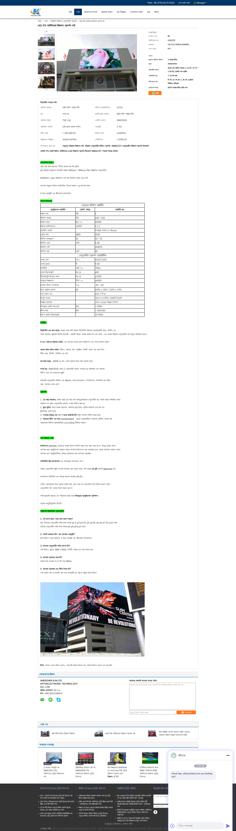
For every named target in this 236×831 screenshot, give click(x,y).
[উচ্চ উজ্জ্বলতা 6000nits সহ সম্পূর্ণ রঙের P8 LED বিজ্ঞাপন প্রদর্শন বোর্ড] (118, 758)
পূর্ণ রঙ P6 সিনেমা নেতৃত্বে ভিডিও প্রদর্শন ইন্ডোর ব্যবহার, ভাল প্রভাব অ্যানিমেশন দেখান (55, 808)
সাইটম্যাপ (116, 824)
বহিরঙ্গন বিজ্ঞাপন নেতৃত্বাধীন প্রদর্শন (64, 21)
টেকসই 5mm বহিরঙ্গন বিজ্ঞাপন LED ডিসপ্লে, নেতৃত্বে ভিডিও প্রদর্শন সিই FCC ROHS (93, 814)
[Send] (228, 825)
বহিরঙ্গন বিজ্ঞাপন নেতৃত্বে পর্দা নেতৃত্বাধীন (99, 665)
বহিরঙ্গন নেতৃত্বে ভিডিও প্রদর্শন (54, 665)
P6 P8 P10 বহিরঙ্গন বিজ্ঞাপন (63, 733)
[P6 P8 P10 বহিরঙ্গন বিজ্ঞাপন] (45, 733)
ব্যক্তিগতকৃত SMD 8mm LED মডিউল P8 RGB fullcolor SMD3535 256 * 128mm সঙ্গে (133, 803)
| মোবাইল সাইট (126, 824)
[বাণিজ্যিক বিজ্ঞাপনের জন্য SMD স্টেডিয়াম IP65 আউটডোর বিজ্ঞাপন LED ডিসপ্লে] (150, 758)
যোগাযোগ (188, 712)
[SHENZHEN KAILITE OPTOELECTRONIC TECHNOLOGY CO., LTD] (48, 12)
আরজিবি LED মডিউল (126, 788)
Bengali (201, 2)
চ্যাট (157, 93)
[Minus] (228, 755)
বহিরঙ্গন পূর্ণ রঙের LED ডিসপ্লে (92, 788)
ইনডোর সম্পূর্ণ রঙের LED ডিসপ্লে (54, 788)
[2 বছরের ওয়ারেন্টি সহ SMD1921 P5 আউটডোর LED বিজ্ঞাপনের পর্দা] (54, 758)
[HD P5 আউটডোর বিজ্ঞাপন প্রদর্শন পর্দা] (46, 40)
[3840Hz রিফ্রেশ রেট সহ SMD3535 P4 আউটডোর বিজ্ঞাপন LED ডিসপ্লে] (86, 758)
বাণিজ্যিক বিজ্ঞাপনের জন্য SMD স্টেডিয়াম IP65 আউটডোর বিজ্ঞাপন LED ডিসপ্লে (149, 772)
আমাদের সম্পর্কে (90, 12)
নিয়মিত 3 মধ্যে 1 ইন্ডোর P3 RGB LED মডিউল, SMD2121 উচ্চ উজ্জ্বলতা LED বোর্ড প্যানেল (133, 819)
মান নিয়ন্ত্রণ (121, 12)
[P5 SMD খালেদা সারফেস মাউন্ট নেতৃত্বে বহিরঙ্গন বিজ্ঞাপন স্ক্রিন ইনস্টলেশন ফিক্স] (152, 733)
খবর (148, 12)
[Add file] (172, 825)
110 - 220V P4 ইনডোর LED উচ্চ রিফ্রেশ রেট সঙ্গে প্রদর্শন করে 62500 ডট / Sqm (56, 796)
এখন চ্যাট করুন (184, 2)
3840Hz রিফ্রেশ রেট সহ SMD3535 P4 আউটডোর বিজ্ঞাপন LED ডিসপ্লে (85, 772)
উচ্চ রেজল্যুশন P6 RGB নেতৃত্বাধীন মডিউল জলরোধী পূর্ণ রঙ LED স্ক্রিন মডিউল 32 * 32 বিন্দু (134, 796)
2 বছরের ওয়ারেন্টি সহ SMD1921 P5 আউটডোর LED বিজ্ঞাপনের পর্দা (54, 772)
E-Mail (108, 824)
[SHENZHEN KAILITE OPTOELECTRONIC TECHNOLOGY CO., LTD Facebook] (155, 812)
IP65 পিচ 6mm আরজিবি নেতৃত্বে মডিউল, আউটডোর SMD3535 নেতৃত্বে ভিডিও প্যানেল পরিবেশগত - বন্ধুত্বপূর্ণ (134, 812)
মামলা (156, 12)
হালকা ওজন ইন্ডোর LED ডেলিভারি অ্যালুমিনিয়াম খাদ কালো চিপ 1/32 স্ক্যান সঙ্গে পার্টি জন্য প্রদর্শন (56, 814)
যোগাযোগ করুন (136, 12)
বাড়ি (70, 12)
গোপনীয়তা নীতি (45, 828)
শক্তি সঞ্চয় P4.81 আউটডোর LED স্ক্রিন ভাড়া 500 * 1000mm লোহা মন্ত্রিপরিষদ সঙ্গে (96, 802)
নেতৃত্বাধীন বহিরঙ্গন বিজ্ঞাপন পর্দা (75, 665)
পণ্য (78, 12)
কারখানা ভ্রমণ (107, 12)
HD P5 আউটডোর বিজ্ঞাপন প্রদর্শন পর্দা (120, 733)
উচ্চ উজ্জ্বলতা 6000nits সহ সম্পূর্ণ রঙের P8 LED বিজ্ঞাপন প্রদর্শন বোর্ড (117, 770)
